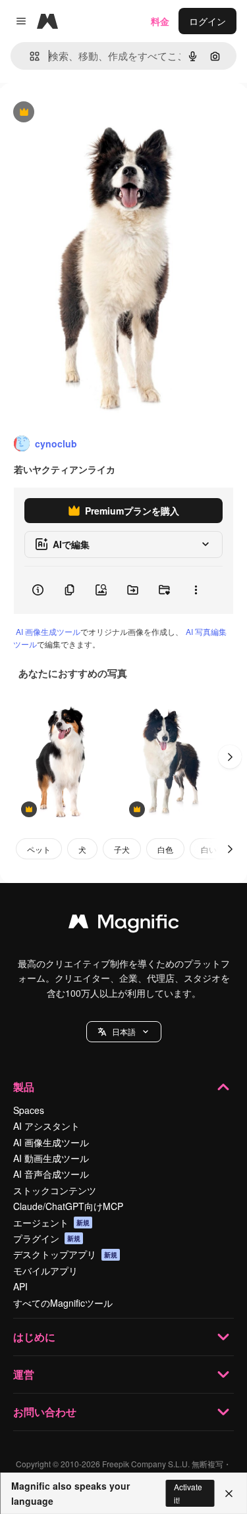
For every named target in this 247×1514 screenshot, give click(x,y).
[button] (123, 1031)
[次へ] (230, 756)
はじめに (34, 1336)
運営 (23, 1374)
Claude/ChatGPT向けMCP (68, 1206)
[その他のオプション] (195, 590)
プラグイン (46, 1238)
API (20, 1286)
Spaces (28, 1110)
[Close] (229, 1493)
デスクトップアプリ (65, 1254)
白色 (165, 849)
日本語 (124, 1031)
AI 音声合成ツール (51, 1173)
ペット (39, 849)
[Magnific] (124, 924)
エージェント (51, 1222)
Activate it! (188, 1493)
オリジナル (90, 113)
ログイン (207, 21)
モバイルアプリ (45, 1270)
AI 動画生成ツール (51, 1158)
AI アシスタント (46, 1125)
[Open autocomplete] (29, 56)
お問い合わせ (44, 1411)
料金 (160, 21)
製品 (23, 1086)
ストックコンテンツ (54, 1190)
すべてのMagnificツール (63, 1302)
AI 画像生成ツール (48, 631)
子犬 (122, 849)
